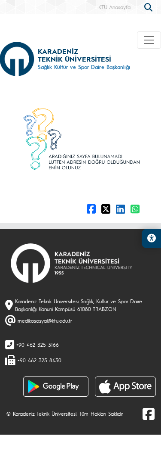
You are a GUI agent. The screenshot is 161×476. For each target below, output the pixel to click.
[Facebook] (149, 413)
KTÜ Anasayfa (114, 6)
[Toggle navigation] (149, 40)
